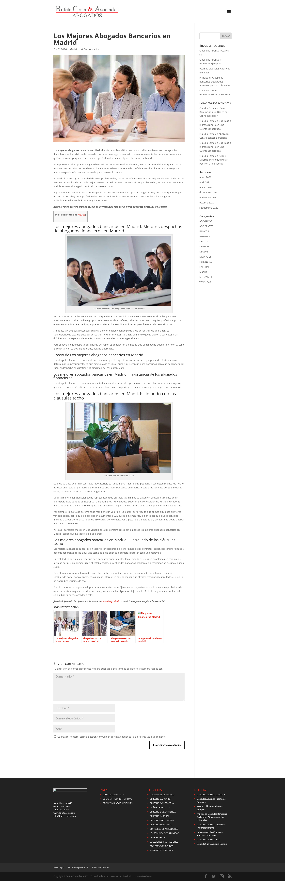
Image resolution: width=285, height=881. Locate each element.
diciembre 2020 (208, 192)
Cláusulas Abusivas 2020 (208, 839)
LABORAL (204, 266)
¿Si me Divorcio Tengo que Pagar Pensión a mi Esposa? (213, 159)
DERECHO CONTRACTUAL (162, 803)
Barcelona (204, 236)
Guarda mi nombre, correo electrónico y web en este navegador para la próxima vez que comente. (111, 736)
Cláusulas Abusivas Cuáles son (211, 794)
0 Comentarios (90, 49)
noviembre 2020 (208, 197)
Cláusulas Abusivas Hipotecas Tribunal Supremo (211, 826)
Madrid (74, 49)
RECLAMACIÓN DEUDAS (161, 846)
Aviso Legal (58, 867)
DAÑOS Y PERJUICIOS (160, 807)
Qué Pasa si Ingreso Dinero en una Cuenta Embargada (215, 124)
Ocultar (81, 214)
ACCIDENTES (206, 226)
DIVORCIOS (205, 256)
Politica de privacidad (78, 867)
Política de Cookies (100, 867)
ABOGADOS (205, 221)
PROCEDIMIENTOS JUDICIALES (117, 803)
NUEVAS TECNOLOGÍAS (161, 850)
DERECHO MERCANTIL (161, 824)
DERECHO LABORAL (159, 816)
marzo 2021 (205, 187)
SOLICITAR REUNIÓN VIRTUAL (117, 798)
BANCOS (204, 231)
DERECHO (204, 246)
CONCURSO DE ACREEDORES (164, 828)
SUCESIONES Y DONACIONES (164, 841)
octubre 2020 (206, 202)
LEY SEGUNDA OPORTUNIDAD (164, 833)
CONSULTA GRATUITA (113, 794)
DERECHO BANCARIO (160, 798)
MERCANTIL (205, 277)
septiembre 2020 (208, 207)
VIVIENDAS (205, 282)
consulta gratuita (110, 601)
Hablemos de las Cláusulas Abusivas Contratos (209, 834)
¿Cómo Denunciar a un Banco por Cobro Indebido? (213, 111)
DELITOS (204, 241)
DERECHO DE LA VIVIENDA (163, 811)
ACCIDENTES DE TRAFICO (162, 794)
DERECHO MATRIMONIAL (162, 820)
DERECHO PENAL (158, 837)
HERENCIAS (205, 261)
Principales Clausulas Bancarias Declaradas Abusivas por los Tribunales (214, 81)
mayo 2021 (205, 177)
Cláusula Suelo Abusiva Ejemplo (212, 843)
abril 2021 (204, 182)
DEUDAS (203, 251)
